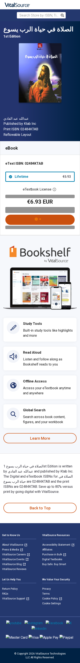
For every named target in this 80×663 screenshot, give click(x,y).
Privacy (46, 588)
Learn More (40, 438)
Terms (46, 593)
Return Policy (10, 588)
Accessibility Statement (56, 544)
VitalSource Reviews (14, 569)
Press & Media (11, 549)
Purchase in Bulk (52, 554)
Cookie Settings (51, 603)
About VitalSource (13, 544)
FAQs (5, 593)
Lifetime (43, 177)
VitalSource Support (14, 598)
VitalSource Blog (12, 564)
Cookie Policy (50, 598)
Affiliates (47, 549)
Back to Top (40, 508)
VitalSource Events (13, 559)
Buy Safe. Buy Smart (54, 564)
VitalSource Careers (14, 554)
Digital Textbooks (52, 559)
